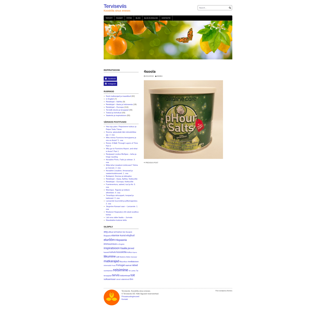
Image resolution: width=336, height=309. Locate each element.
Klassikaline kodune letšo (116, 220)
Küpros (134, 252)
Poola (113, 265)
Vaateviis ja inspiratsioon (116, 115)
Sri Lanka (132, 271)
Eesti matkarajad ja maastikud (118, 96)
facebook (112, 78)
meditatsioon (133, 261)
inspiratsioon (112, 248)
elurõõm (109, 239)
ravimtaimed (108, 271)
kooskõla (121, 252)
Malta (128, 257)
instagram (112, 84)
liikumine (110, 256)
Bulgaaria (107, 236)
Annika (159, 76)
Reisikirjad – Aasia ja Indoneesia (119, 104)
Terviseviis (115, 6)
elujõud (130, 235)
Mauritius (123, 262)
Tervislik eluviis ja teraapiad (117, 110)
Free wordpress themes (224, 291)
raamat (128, 265)
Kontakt (125, 299)
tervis (116, 275)
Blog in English (151, 18)
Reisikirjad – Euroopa (115, 107)
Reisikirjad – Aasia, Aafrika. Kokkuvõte (121, 179)
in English (110, 99)
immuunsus (110, 244)
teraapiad (108, 276)
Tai (137, 271)
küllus (129, 252)
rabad (135, 265)
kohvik (112, 252)
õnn (131, 279)
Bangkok (129, 232)
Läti (117, 257)
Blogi (138, 18)
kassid (106, 252)
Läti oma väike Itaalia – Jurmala (119, 217)
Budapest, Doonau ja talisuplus (119, 176)
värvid (118, 279)
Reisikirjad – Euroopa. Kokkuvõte (119, 182)
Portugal (120, 265)
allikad (110, 232)
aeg (106, 231)
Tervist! (109, 18)
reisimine (120, 270)
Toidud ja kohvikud (113, 113)
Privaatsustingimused (130, 296)
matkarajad (111, 261)
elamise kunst (118, 235)
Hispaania (121, 239)
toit (133, 275)
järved (131, 248)
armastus (118, 232)
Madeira (123, 257)
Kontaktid (166, 18)
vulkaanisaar (110, 279)
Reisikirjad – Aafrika (114, 102)
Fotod (129, 18)
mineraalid (107, 265)
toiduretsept (125, 276)
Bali (124, 232)
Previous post (151, 163)
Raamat (119, 18)
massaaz (134, 257)
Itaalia (123, 248)
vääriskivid (125, 279)
